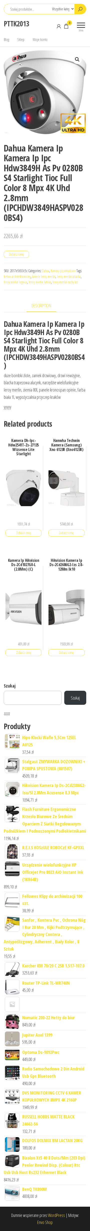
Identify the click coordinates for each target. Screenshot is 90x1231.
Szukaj (10, 686)
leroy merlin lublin (40, 282)
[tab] (45, 305)
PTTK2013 (16, 23)
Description (41, 305)
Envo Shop (45, 1222)
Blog (6, 39)
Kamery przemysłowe (63, 270)
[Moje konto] (59, 26)
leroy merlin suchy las (65, 282)
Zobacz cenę (16, 254)
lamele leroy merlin (44, 276)
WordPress (56, 1215)
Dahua (45, 270)
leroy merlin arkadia (69, 276)
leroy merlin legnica (15, 282)
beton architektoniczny (17, 276)
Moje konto (40, 39)
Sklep (20, 39)
